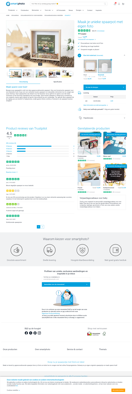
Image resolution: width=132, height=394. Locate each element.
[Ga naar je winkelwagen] (123, 3)
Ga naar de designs (92, 87)
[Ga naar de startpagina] (15, 4)
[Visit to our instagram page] (39, 333)
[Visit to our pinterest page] (35, 333)
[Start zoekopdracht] (105, 4)
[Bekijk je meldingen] (119, 3)
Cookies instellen (12, 390)
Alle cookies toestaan (118, 390)
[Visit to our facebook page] (26, 333)
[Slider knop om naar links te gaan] (9, 44)
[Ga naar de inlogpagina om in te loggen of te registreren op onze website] (115, 3)
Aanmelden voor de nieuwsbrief (54, 284)
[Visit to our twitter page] (31, 333)
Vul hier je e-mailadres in (52, 277)
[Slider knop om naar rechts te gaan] (71, 44)
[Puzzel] (89, 174)
